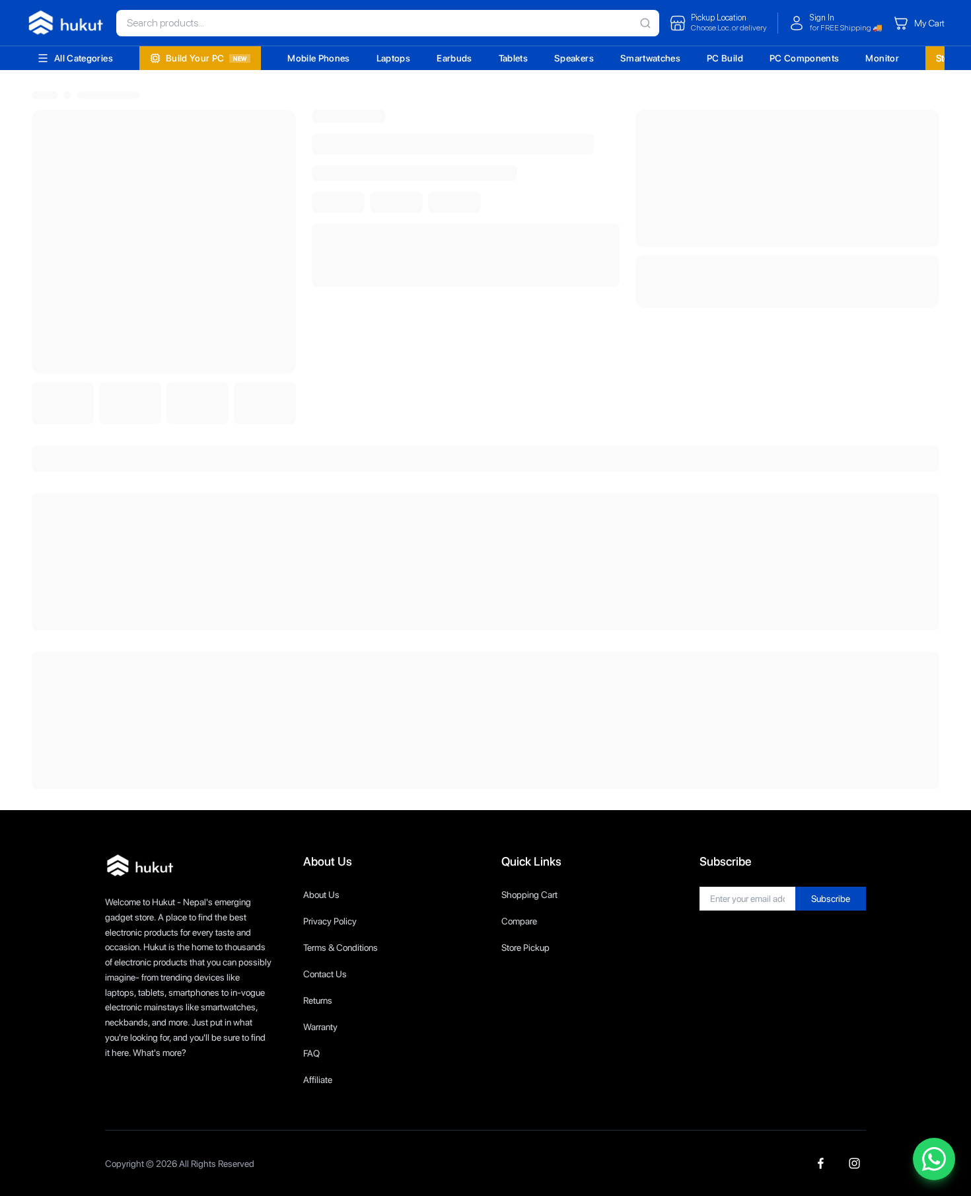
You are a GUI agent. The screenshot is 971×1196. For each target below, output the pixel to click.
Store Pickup (525, 947)
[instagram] (854, 1163)
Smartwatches (650, 58)
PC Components (805, 58)
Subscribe (830, 898)
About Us (321, 894)
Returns (317, 1000)
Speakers (574, 58)
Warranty (320, 1027)
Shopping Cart (529, 894)
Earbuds (454, 58)
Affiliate (317, 1079)
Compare (519, 921)
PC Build (725, 58)
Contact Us (325, 974)
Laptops (393, 58)
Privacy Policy (330, 921)
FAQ (311, 1053)
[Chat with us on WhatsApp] (934, 1159)
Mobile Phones (318, 58)
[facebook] (820, 1163)
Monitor (881, 58)
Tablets (513, 58)
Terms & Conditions (340, 947)
